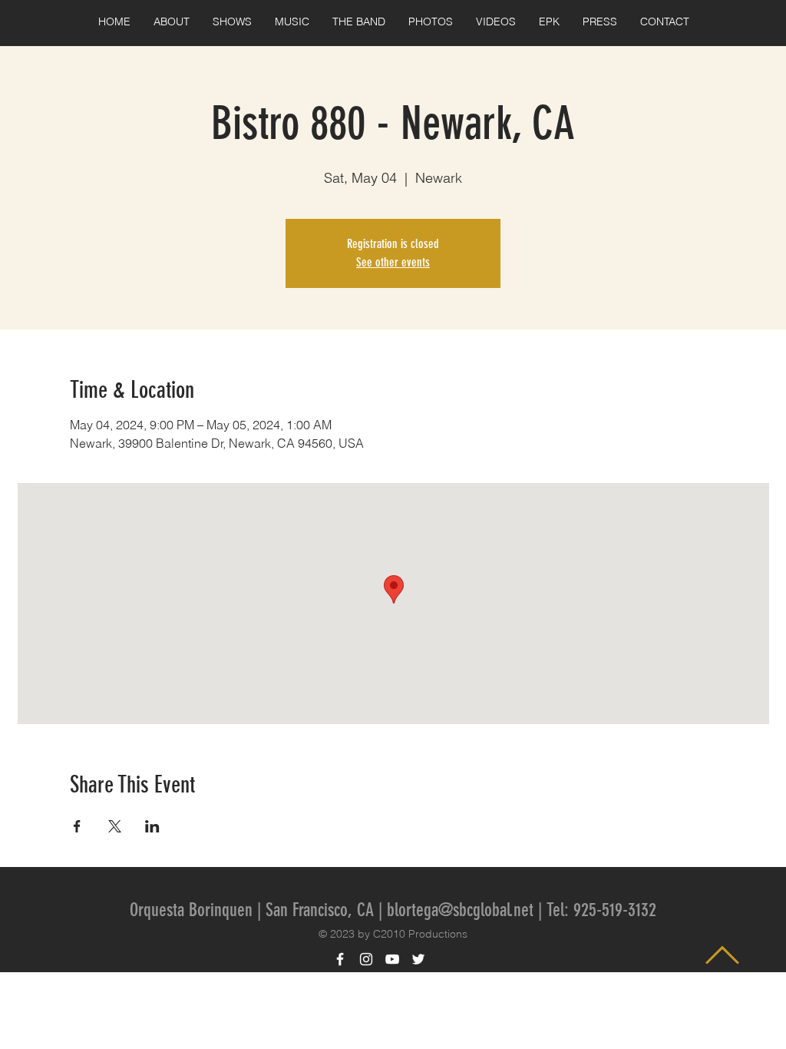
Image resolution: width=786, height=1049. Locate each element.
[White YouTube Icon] (392, 959)
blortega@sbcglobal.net (460, 910)
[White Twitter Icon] (418, 959)
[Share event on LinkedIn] (152, 826)
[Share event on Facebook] (77, 826)
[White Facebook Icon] (340, 959)
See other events (393, 262)
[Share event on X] (114, 826)
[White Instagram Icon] (366, 959)
